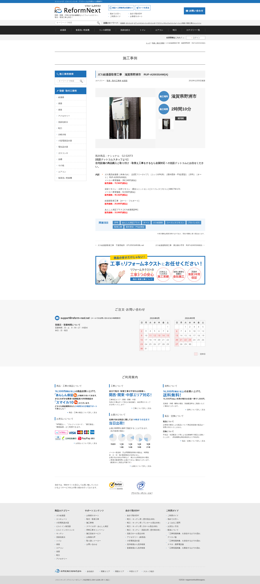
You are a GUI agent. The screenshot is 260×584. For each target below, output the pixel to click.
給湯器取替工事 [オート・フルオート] (122, 201)
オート (146, 222)
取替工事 (118, 227)
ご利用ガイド (115, 16)
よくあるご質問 (174, 523)
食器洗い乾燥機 (82, 30)
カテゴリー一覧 (193, 30)
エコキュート (61, 519)
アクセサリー (64, 116)
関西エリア (119, 571)
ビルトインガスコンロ (65, 530)
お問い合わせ (91, 544)
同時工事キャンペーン (193, 23)
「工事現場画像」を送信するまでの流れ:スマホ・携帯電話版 (184, 542)
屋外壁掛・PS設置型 (135, 227)
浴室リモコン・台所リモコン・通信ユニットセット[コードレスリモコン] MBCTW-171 (142, 189)
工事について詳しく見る (142, 408)
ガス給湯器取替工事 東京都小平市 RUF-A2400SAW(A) (178, 245)
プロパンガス (194, 222)
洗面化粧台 (125, 30)
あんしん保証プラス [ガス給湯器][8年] (121, 209)
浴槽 (60, 159)
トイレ (143, 30)
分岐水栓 (62, 134)
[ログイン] (195, 37)
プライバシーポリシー (74, 580)
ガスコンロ (129, 23)
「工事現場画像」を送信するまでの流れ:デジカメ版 (184, 535)
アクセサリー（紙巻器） (137, 537)
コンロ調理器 (105, 30)
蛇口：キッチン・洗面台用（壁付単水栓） (144, 530)
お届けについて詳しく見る (141, 466)
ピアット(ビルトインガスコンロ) (145, 23)
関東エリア (105, 571)
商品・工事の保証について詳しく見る (83, 412)
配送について (173, 530)
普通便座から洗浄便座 (136, 548)
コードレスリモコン (175, 222)
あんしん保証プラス (131, 222)
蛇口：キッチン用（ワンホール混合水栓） (144, 523)
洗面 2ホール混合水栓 (136, 533)
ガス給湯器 (158, 222)
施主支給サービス (93, 533)
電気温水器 (63, 147)
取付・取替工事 (92, 519)
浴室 (58, 552)
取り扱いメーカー (93, 541)
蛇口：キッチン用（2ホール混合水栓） (143, 526)
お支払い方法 (173, 526)
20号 (116, 222)
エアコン (159, 30)
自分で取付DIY (136, 14)
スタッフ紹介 (148, 571)
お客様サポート (136, 16)
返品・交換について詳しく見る (193, 441)
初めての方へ (115, 14)
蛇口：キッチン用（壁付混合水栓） (141, 519)
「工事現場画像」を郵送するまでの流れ (184, 548)
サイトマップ (60, 580)
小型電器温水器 (65, 141)
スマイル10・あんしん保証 (97, 526)
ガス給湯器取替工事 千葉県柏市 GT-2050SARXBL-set (121, 245)
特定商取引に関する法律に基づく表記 (96, 580)
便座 (60, 110)
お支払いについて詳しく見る (86, 443)
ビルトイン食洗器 (63, 526)
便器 (60, 103)
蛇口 (175, 30)
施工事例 (90, 523)
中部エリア (133, 571)
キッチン (59, 533)
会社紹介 (90, 571)
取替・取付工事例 (158, 43)
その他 (61, 165)
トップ (148, 43)
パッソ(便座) (181, 23)
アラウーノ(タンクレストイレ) (166, 23)
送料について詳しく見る (196, 410)
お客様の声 (90, 537)
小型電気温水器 (62, 523)
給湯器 (122, 23)
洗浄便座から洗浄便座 (136, 544)
